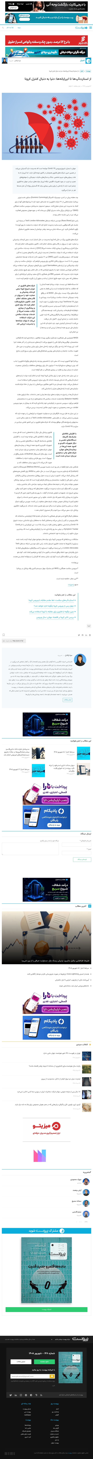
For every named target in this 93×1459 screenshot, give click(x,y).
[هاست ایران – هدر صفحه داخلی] (46, 52)
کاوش (57, 1415)
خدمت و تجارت (54, 1434)
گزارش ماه (56, 1428)
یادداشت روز (55, 1412)
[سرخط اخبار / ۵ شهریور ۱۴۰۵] (83, 759)
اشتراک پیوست (46, 1309)
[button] (90, 28)
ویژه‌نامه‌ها (28, 1425)
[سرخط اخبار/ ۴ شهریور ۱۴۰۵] (38, 777)
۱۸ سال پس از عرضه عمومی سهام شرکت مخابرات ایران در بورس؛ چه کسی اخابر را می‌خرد (48, 1091)
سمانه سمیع (76, 1201)
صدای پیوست (27, 1409)
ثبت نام (9, 27)
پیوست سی (27, 1412)
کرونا (89, 626)
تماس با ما (28, 1428)
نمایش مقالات (21, 1362)
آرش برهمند (77, 1190)
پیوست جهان (55, 1443)
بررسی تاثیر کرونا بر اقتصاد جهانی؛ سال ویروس (55, 617)
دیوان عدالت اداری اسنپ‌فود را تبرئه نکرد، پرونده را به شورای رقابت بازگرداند (62, 768)
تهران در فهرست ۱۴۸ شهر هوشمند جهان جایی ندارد (61, 1053)
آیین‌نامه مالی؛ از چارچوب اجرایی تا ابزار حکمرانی (72, 980)
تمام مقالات (67, 700)
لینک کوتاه (9, 641)
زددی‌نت (71, 584)
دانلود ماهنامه (44, 1362)
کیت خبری (28, 1437)
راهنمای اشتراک (26, 1431)
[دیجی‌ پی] (46, 6)
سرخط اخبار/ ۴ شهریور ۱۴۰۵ (19, 769)
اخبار (82, 60)
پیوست (88, 71)
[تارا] (46, 793)
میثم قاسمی (76, 1212)
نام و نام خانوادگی (86, 841)
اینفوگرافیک (27, 1415)
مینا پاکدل (15, 61)
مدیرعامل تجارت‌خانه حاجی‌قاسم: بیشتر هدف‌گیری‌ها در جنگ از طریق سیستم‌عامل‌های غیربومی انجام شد (16, 752)
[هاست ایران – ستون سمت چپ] (46, 724)
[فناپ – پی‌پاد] (46, 817)
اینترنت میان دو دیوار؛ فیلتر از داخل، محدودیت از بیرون (60, 1079)
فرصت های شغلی (26, 1434)
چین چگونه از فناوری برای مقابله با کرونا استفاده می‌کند (51, 611)
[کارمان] (46, 1155)
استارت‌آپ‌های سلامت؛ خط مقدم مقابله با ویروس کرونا (51, 600)
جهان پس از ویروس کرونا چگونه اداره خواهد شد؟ (54, 606)
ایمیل (89, 849)
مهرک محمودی (75, 1179)
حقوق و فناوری (54, 1437)
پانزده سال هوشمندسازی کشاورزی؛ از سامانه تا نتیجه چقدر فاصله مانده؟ (54, 1066)
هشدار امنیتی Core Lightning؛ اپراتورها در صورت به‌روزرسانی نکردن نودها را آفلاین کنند (58, 974)
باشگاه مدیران (55, 1431)
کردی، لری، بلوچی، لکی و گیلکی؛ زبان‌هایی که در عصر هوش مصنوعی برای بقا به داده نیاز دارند (47, 1104)
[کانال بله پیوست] (46, 18)
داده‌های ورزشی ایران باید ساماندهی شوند (74, 986)
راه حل (57, 1440)
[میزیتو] (46, 1130)
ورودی (57, 1425)
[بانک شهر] (46, 40)
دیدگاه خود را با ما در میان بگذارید (49, 841)
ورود (19, 27)
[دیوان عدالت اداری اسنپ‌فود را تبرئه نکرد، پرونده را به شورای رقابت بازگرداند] (83, 776)
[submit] (52, 1376)
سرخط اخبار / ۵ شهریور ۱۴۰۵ (64, 752)
